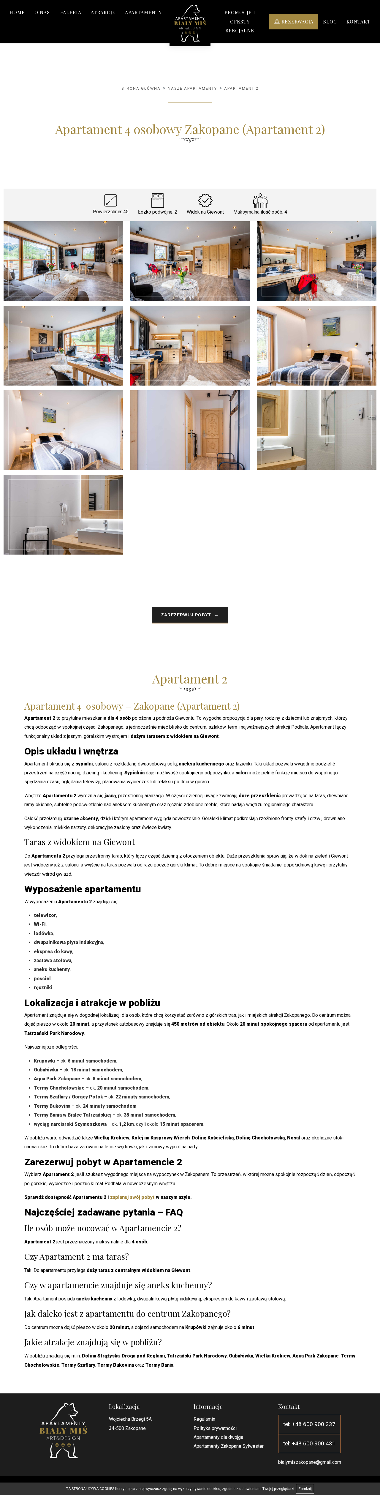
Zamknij (305, 1489)
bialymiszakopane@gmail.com (309, 1462)
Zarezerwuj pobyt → (190, 614)
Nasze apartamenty (192, 88)
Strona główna (141, 88)
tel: (309, 1424)
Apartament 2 (241, 88)
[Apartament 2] (190, 23)
